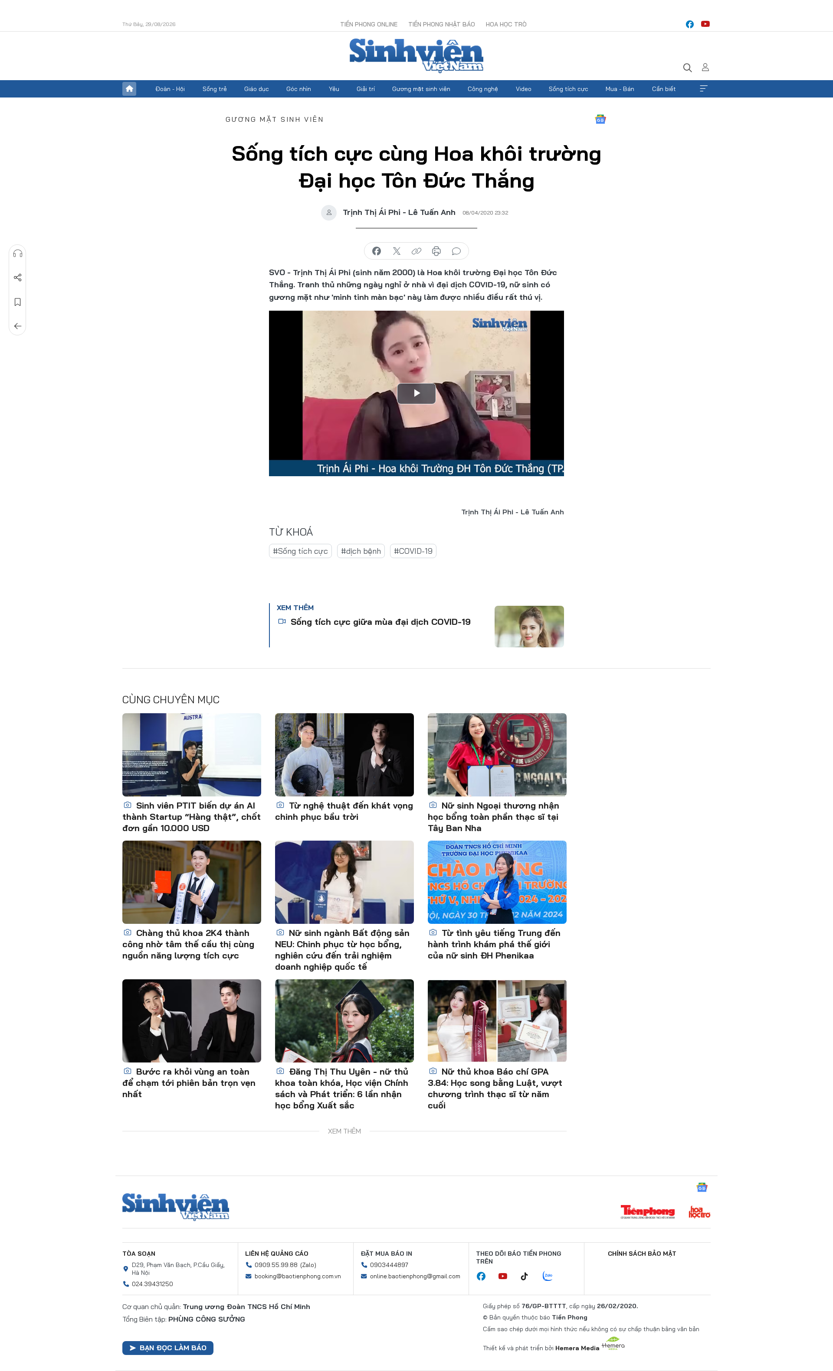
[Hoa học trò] (700, 1213)
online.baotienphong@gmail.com (415, 1276)
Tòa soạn (138, 1253)
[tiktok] (528, 1276)
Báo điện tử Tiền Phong (416, 56)
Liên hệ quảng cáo (276, 1253)
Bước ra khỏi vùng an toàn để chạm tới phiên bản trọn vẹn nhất (189, 1082)
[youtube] (705, 24)
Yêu (334, 89)
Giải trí (366, 89)
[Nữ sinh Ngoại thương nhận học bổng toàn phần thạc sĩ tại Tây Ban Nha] (497, 754)
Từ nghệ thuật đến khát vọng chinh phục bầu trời (344, 811)
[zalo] (552, 1276)
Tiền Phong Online (368, 24)
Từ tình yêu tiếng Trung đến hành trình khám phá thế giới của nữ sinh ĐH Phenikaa (494, 944)
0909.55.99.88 (276, 1265)
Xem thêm (704, 89)
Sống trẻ (215, 89)
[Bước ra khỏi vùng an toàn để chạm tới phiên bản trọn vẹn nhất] (191, 1020)
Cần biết (664, 89)
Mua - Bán (620, 89)
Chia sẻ (17, 277)
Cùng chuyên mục (171, 699)
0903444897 (389, 1265)
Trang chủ (129, 89)
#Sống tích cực (300, 551)
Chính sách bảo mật (642, 1253)
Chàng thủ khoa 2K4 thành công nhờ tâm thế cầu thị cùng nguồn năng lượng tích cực (188, 944)
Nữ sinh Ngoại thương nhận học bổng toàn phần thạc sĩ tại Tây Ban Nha (493, 816)
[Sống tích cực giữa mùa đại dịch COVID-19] (529, 626)
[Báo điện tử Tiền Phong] (648, 1213)
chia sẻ (376, 251)
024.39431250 (152, 1284)
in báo (436, 251)
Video (523, 89)
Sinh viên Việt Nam (175, 1207)
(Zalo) (308, 1265)
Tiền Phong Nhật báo (441, 24)
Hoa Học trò (506, 24)
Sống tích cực (568, 89)
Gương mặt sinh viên (421, 89)
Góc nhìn (298, 89)
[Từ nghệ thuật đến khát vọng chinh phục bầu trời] (344, 754)
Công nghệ (483, 89)
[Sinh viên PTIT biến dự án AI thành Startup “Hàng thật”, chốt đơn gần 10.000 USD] (191, 754)
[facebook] (690, 24)
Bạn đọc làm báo (173, 1347)
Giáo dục (256, 89)
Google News (600, 119)
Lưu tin (17, 302)
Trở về (17, 326)
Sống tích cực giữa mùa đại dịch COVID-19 (379, 621)
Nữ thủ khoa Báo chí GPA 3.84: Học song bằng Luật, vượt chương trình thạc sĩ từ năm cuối (495, 1088)
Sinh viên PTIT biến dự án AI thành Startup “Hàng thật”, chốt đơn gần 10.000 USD (191, 816)
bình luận (456, 251)
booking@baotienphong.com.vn (298, 1276)
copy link (416, 251)
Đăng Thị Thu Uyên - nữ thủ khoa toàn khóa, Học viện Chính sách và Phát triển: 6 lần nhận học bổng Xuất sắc (341, 1088)
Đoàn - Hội (170, 89)
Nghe (17, 253)
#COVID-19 (413, 551)
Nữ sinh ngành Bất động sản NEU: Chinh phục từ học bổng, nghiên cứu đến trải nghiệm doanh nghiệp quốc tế (342, 949)
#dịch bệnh (361, 551)
